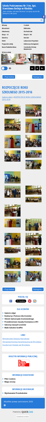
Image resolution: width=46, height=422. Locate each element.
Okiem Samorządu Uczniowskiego (19, 319)
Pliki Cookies (10, 379)
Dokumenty (5, 31)
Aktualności (5, 28)
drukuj (5, 405)
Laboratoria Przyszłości (31, 41)
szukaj (39, 20)
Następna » (37, 77)
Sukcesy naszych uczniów (15, 325)
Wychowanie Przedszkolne (15, 393)
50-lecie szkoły (6, 52)
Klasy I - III (5, 35)
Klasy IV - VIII (28, 35)
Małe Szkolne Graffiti (13, 327)
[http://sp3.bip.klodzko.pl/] (23, 367)
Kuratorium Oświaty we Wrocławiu (16, 345)
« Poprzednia (9, 77)
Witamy (4, 25)
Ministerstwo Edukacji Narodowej (15, 338)
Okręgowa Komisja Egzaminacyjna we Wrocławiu (21, 342)
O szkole (26, 25)
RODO (4, 41)
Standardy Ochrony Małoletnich (30, 48)
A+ (42, 68)
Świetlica (5, 38)
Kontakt (26, 38)
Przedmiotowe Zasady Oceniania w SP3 (21, 322)
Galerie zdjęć (7, 97)
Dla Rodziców (28, 31)
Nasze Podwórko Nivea (9, 47)
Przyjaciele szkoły (7, 44)
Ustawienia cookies (22, 417)
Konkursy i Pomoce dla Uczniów (17, 316)
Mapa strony (9, 382)
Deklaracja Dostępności (31, 44)
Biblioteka (27, 28)
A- (32, 68)
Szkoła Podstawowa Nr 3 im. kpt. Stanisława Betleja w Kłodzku (19, 7)
